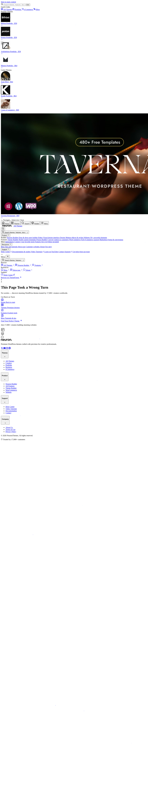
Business (9, 367)
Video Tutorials (11, 409)
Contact (8, 413)
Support (5, 249)
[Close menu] (8, 256)
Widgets (8, 392)
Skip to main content (8, 2)
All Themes (7, 10)
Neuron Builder (11, 384)
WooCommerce (11, 390)
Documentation (11, 411)
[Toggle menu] (2, 254)
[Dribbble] (7, 348)
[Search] (3, 228)
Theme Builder (11, 388)
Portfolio (18, 10)
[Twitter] (2, 348)
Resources (5, 244)
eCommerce (29, 10)
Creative (9, 363)
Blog (38, 10)
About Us (9, 427)
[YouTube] (4, 348)
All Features (10, 386)
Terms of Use (10, 430)
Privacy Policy (11, 432)
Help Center (10, 407)
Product (5, 235)
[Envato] (10, 348)
